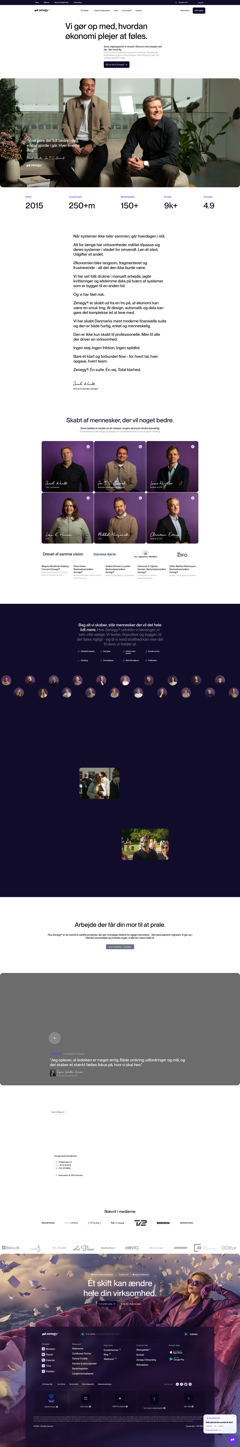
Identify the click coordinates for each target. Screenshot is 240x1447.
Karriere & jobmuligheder (84, 1363)
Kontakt (140, 1354)
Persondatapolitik (88, 1384)
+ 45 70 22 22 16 (64, 1165)
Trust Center (61, 1384)
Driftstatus (194, 1334)
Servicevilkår (74, 1384)
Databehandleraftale (105, 1384)
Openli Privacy (50, 1407)
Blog (107, 1354)
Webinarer (110, 1358)
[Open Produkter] (90, 10)
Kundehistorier (112, 1349)
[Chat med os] (232, 1439)
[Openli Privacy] (57, 1407)
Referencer (77, 1348)
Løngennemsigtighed (82, 1373)
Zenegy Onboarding (146, 1359)
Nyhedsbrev (142, 1364)
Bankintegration (80, 1368)
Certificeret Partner (81, 1353)
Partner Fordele (80, 1358)
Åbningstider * (143, 1349)
